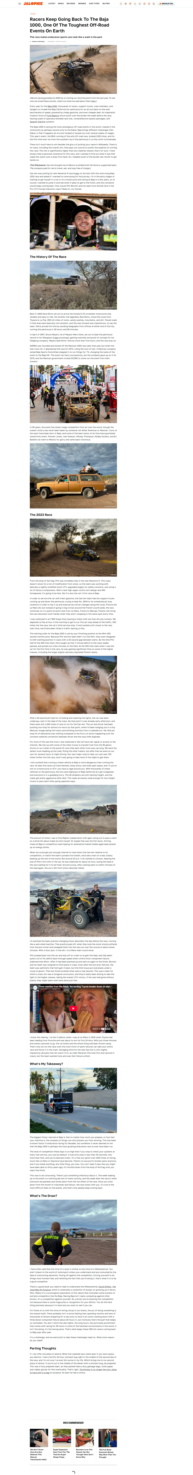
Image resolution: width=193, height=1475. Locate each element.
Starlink (41, 122)
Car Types (94, 3)
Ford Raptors (53, 115)
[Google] (149, 3)
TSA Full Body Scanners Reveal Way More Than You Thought (107, 1453)
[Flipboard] (130, 3)
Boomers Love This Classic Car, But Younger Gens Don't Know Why (84, 1453)
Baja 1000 (52, 106)
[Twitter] (135, 3)
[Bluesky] (125, 3)
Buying (106, 3)
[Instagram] (144, 3)
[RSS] (153, 3)
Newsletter (167, 3)
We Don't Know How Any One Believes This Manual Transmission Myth (38, 1455)
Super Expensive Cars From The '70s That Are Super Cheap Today (61, 1453)
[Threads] (139, 3)
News (61, 3)
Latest (51, 3)
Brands (82, 3)
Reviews (71, 3)
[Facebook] (121, 3)
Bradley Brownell (38, 41)
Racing (33, 13)
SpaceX (33, 122)
